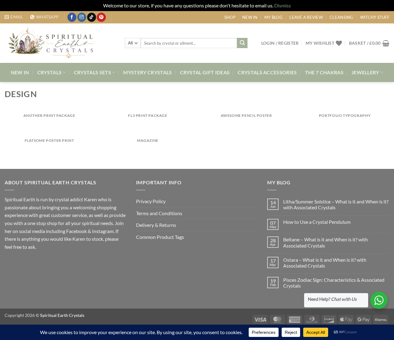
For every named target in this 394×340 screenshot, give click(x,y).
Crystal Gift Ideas (205, 72)
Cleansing (341, 17)
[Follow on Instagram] (81, 17)
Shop (229, 17)
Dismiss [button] (282, 5)
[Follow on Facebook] (71, 17)
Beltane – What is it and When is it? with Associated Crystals (325, 242)
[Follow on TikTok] (91, 17)
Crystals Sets (92, 72)
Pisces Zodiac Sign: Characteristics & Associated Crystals (333, 283)
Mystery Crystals (147, 72)
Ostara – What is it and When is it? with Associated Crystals (324, 262)
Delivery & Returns (156, 225)
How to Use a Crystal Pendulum (317, 222)
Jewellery (365, 72)
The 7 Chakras (324, 72)
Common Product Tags (160, 237)
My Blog (273, 17)
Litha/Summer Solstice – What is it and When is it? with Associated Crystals (335, 204)
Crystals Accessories (267, 72)
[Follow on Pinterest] (101, 17)
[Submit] (242, 43)
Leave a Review (306, 17)
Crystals (49, 72)
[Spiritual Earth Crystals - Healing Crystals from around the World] (60, 43)
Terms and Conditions (159, 213)
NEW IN (250, 17)
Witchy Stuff (374, 17)
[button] (280, 43)
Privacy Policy (151, 201)
